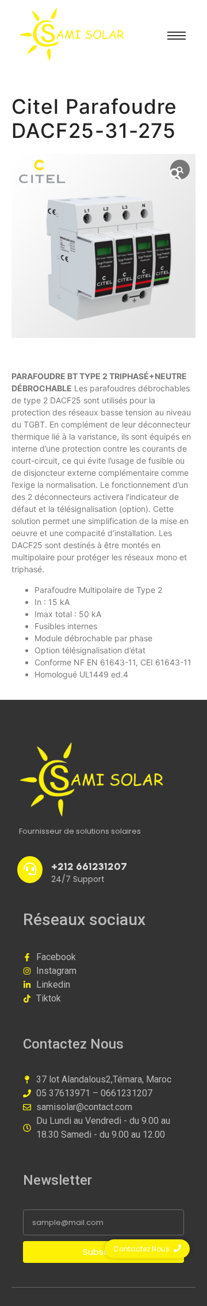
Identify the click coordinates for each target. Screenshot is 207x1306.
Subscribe (104, 1252)
